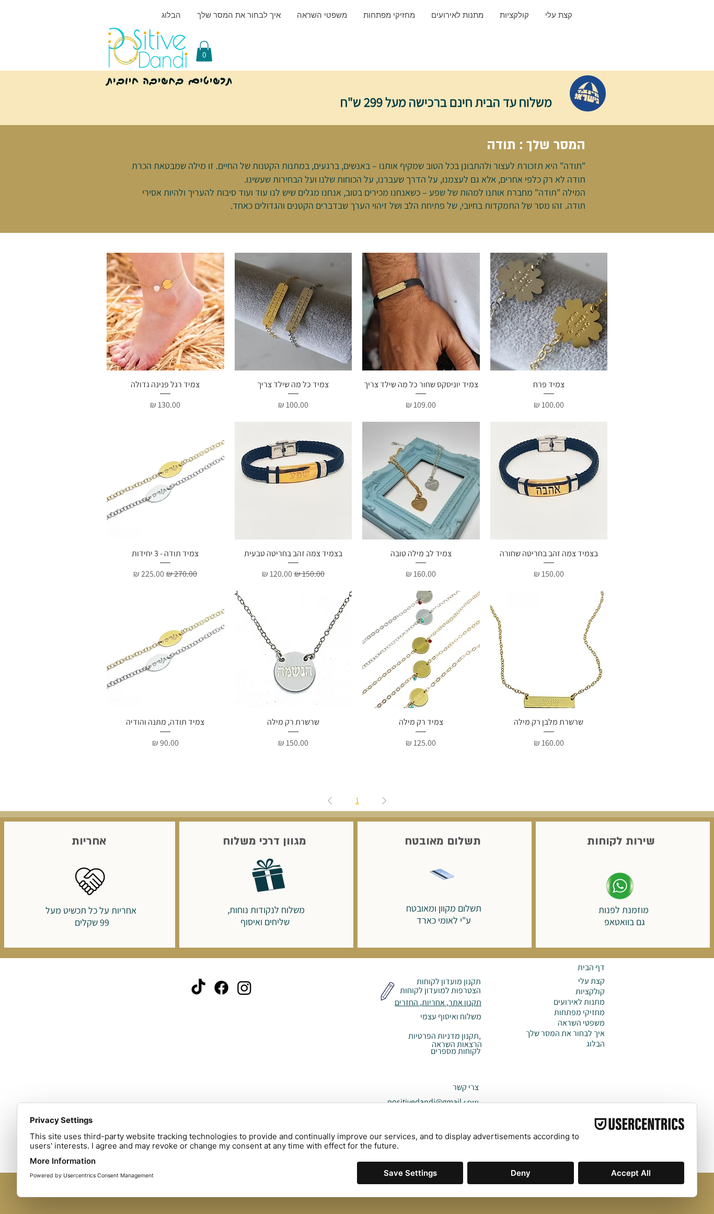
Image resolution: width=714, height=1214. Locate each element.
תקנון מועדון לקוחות (448, 981)
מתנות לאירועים (579, 1002)
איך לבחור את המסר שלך (565, 1033)
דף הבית (591, 967)
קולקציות (590, 991)
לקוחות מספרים (455, 1051)
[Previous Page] (384, 800)
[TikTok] (198, 988)
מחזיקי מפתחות (579, 1012)
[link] (204, 51)
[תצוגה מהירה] (549, 311)
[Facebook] (221, 988)
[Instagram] (244, 988)
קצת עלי (591, 981)
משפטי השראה (581, 1023)
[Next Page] (330, 800)
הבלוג (595, 1044)
